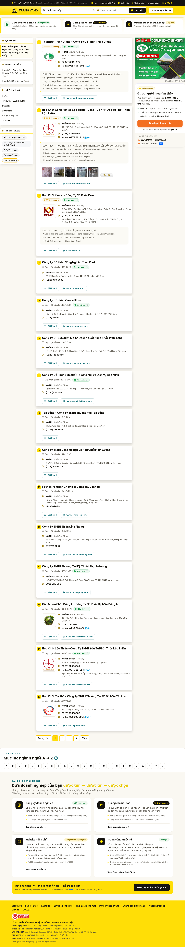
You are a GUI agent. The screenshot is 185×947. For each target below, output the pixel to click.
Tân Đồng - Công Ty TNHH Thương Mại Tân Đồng (73, 412)
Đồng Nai (6, 106)
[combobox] (70, 10)
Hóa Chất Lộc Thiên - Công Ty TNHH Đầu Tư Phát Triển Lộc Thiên (84, 648)
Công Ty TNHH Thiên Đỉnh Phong (63, 526)
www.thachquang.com (77, 592)
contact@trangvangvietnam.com (60, 938)
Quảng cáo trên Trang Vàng (146, 3)
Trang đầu (43, 738)
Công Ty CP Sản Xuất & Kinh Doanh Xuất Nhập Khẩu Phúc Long (82, 338)
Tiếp (84, 738)
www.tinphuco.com (75, 725)
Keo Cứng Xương (11, 155)
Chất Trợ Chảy (10, 160)
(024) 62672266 (71, 215)
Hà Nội (5, 96)
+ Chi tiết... (107, 175)
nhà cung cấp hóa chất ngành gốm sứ (14, 143)
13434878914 (53, 506)
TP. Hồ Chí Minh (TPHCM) (13, 101)
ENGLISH (169, 3)
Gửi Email (52, 98)
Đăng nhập (172, 129)
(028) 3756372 (54, 317)
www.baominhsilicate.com (79, 401)
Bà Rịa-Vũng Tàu (10, 115)
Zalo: (151, 143)
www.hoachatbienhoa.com (79, 637)
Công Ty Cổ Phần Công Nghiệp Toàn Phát (68, 262)
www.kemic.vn (73, 250)
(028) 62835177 (54, 466)
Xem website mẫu (36, 869)
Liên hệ (15, 909)
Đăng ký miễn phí (162, 10)
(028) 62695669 (71, 133)
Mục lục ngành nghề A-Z (104, 3)
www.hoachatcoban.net (78, 183)
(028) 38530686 (71, 713)
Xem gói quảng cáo (119, 827)
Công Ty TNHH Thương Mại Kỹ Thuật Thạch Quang (74, 566)
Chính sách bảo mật (86, 905)
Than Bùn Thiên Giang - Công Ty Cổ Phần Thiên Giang (76, 41)
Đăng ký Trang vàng (109, 905)
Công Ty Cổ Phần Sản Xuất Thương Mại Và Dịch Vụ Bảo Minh (80, 375)
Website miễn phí (157, 905)
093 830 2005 (77, 717)
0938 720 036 (53, 584)
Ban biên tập (31, 905)
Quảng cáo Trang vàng (134, 905)
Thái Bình (6, 120)
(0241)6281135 (54, 392)
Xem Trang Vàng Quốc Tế (121, 872)
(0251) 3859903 (54, 429)
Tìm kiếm (138, 10)
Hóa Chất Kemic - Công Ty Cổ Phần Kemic (69, 195)
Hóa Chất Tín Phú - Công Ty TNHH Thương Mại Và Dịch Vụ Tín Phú (84, 696)
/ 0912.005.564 (153, 140)
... (69, 738)
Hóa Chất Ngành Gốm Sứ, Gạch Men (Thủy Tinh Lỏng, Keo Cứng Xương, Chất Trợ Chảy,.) (15, 51)
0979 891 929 (76, 137)
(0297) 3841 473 (71, 62)
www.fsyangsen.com (76, 515)
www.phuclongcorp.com (78, 363)
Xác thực (45, 905)
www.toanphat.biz (75, 288)
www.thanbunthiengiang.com (80, 98)
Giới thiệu (125, 3)
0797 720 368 (69, 624)
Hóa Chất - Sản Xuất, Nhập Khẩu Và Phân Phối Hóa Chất (14, 73)
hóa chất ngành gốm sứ (14, 137)
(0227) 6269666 (55, 354)
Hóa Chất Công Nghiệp (15, 81)
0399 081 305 (76, 65)
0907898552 (53, 546)
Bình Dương (7, 111)
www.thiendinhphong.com (79, 554)
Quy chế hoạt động (63, 905)
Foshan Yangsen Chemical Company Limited (71, 486)
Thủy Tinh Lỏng (10, 150)
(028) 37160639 (54, 280)
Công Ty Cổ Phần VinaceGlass (61, 300)
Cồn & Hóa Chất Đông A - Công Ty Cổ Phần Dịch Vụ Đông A (80, 604)
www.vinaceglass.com (77, 326)
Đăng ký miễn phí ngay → (151, 887)
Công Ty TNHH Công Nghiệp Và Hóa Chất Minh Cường (76, 449)
